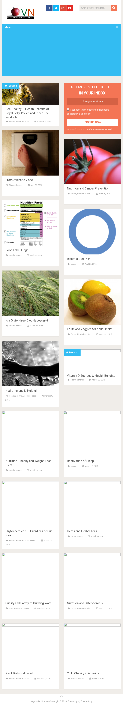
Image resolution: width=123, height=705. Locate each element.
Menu (7, 27)
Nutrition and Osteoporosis (85, 603)
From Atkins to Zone (19, 180)
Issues (19, 185)
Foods (12, 121)
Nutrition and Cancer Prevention (88, 188)
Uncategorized (29, 396)
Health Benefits (22, 121)
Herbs (73, 536)
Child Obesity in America (83, 673)
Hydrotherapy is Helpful (21, 390)
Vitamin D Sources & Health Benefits (91, 375)
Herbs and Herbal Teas (82, 531)
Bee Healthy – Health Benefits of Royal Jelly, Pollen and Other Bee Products (27, 113)
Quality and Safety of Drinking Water (28, 603)
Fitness (12, 185)
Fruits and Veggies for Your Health (89, 329)
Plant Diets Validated (19, 673)
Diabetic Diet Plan (78, 259)
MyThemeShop (85, 701)
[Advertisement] (62, 53)
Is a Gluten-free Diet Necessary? (26, 320)
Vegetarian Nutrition (40, 701)
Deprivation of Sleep (80, 461)
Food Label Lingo (16, 250)
